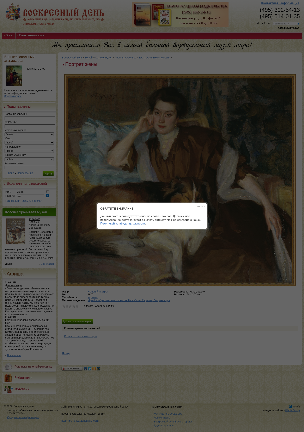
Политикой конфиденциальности (122, 223)
